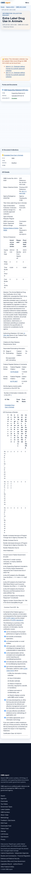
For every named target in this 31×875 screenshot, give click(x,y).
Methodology (5, 818)
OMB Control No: (8, 178)
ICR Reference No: (22, 180)
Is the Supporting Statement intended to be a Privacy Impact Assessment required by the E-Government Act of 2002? (15, 569)
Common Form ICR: (22, 207)
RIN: (4, 352)
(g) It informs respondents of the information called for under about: (16, 669)
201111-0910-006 (23, 192)
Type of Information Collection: (9, 207)
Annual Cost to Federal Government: (14, 555)
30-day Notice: (5, 378)
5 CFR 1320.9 (10, 618)
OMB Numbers (5, 812)
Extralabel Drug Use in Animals (13, 155)
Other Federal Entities (7, 867)
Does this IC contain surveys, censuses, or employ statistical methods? (12, 562)
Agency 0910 (10, 7)
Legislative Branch (6, 864)
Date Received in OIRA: (23, 230)
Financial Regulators (23, 856)
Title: (4, 203)
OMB (5, 2)
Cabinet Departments (7, 853)
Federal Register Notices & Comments (15, 364)
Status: (5, 187)
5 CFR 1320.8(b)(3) (17, 620)
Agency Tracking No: (23, 197)
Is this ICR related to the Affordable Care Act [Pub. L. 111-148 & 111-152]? (15, 576)
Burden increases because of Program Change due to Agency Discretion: (15, 536)
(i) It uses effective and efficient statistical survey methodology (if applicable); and (16, 713)
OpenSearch (4, 837)
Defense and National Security (10, 858)
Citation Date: (24, 368)
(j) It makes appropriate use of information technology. (15, 719)
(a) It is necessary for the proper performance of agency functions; (16, 633)
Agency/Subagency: (9, 196)
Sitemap (3, 831)
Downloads (4, 801)
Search (3, 796)
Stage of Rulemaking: (10, 352)
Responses (6, 263)
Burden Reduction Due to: (11, 548)
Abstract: (6, 292)
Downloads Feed (6, 826)
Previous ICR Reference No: (23, 189)
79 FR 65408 (14, 372)
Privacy (3, 839)
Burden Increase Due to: (10, 540)
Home (2, 7)
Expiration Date (6, 252)
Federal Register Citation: (19, 353)
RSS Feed (4, 823)
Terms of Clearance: (9, 237)
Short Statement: (8, 550)
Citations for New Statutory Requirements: (11, 343)
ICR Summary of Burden (10, 412)
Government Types (6, 807)
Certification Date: (8, 733)
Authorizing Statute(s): (10, 333)
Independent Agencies (22, 853)
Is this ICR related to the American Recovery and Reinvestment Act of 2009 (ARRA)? (13, 591)
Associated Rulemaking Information (14, 348)
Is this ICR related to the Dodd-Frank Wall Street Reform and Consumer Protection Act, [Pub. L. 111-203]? (14, 584)
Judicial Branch (18, 864)
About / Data (4, 815)
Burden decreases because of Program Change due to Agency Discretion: (15, 544)
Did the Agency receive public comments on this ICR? (12, 387)
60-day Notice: (5, 368)
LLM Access (4, 834)
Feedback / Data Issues (8, 820)
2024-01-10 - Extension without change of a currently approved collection (15, 68)
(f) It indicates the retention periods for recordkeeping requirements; (16, 663)
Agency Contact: (8, 600)
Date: (26, 352)
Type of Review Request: (8, 218)
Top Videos (4, 804)
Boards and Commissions (8, 856)
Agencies (3, 798)
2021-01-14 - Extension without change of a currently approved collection (15, 75)
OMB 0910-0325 (21, 7)
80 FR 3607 (14, 381)
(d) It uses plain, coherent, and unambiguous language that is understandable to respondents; (16, 648)
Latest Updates (5, 809)
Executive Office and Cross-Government (13, 861)
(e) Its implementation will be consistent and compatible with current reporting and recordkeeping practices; (15, 656)
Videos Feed (5, 828)
